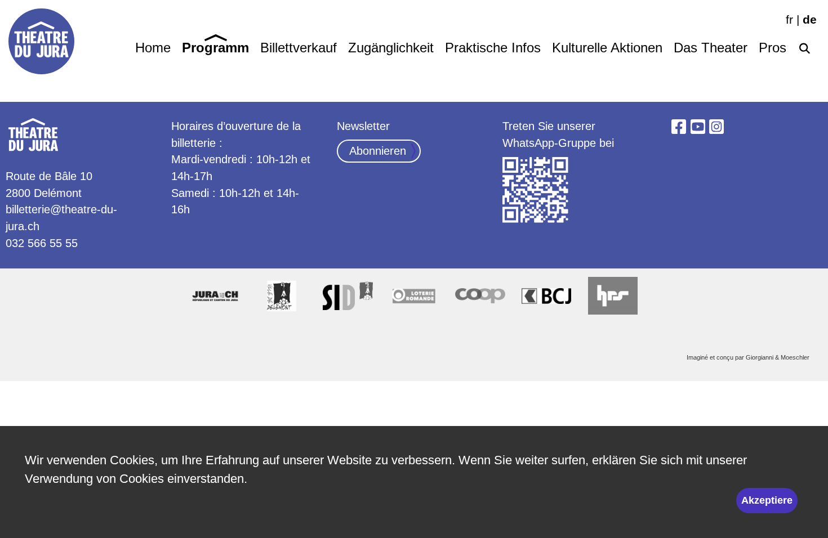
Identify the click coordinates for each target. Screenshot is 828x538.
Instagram (716, 126)
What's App (535, 190)
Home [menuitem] (153, 48)
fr (789, 19)
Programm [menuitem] (215, 48)
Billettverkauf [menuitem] (298, 48)
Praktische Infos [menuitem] (493, 48)
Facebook (678, 126)
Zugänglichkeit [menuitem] (391, 48)
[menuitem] (804, 46)
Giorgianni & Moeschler (777, 357)
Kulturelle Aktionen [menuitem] (607, 48)
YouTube (697, 126)
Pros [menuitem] (772, 48)
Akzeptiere (767, 500)
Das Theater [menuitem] (710, 48)
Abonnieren (377, 151)
